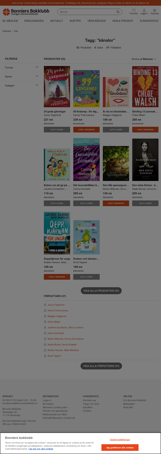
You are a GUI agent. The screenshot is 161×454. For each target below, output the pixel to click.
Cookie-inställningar (120, 439)
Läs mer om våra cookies (41, 448)
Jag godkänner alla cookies (119, 447)
